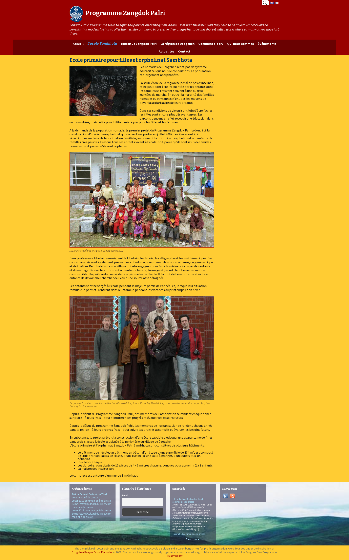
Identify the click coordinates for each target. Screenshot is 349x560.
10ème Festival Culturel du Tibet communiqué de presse (89, 496)
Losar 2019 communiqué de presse (91, 500)
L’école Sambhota (102, 43)
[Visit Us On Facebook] (225, 495)
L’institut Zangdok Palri (139, 44)
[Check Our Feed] (232, 495)
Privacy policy (174, 556)
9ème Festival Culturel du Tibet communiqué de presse (92, 505)
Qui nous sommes (240, 44)
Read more (192, 539)
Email (125, 495)
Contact (184, 51)
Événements (267, 44)
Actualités (166, 51)
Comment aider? (210, 44)
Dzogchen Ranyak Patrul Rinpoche (92, 552)
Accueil (78, 44)
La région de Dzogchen (177, 44)
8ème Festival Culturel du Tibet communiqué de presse (92, 515)
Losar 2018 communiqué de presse (91, 510)
